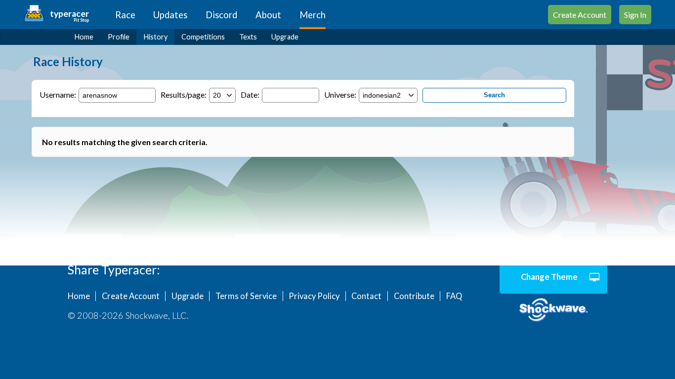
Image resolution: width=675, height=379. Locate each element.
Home (84, 37)
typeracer (69, 13)
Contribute (414, 296)
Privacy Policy (314, 296)
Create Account (579, 14)
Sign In (635, 14)
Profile (118, 37)
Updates (170, 14)
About (268, 14)
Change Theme (549, 277)
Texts (248, 37)
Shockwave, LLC (554, 310)
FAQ (454, 296)
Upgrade (284, 37)
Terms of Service (246, 296)
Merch (312, 14)
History (156, 37)
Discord (221, 14)
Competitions (203, 37)
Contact (366, 296)
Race (125, 14)
